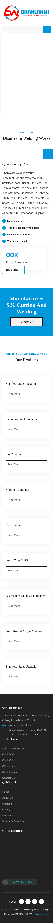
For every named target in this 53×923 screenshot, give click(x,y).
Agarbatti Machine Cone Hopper (25, 595)
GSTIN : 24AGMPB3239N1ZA (23, 734)
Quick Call (7, 760)
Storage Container (17, 489)
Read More (12, 269)
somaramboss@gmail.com (20, 725)
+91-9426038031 (16, 730)
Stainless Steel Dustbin (21, 383)
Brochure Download (13, 821)
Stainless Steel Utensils (21, 666)
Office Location (10, 766)
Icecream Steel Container (22, 419)
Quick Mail (8, 754)
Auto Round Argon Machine (24, 631)
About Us (7, 797)
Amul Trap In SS (17, 560)
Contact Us (26, 321)
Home (5, 791)
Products (7, 803)
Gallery (6, 809)
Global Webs (42, 914)
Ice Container (14, 454)
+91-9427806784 (38, 730)
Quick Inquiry (9, 772)
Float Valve (13, 525)
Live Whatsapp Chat (13, 748)
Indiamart (7, 815)
